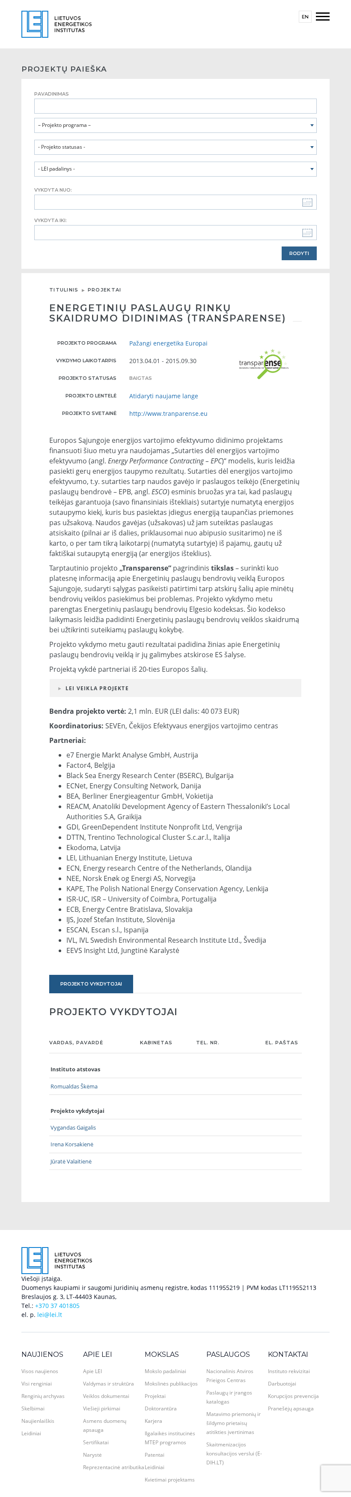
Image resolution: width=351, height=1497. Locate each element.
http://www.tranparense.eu (168, 413)
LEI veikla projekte (97, 688)
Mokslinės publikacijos (171, 1383)
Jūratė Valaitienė (71, 1161)
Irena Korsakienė (72, 1144)
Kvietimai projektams (170, 1479)
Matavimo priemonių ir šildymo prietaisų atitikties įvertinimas (233, 1423)
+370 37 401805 (57, 1306)
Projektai (105, 290)
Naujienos (42, 1354)
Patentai (154, 1454)
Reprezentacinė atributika (113, 1467)
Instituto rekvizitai (289, 1371)
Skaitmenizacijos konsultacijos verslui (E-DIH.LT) (234, 1453)
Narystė (92, 1454)
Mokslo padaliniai (165, 1371)
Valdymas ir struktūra (108, 1383)
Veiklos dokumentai (106, 1396)
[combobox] (175, 125)
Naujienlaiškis (37, 1421)
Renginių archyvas (43, 1396)
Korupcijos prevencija (293, 1396)
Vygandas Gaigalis (73, 1127)
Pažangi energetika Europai (168, 343)
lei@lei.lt (49, 1315)
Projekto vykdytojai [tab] (91, 984)
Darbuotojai (282, 1383)
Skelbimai (33, 1408)
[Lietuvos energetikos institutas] (56, 23)
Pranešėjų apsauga (291, 1408)
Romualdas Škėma (74, 1086)
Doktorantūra (161, 1408)
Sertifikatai (96, 1442)
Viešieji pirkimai (101, 1408)
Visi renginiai (36, 1383)
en (305, 17)
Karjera (153, 1421)
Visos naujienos (39, 1371)
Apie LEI (97, 1354)
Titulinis (64, 290)
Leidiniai (31, 1433)
